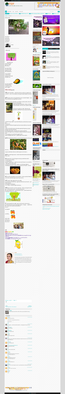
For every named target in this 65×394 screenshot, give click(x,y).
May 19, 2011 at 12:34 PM (30, 330)
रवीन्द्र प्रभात (39, 48)
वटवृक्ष (30, 393)
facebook (53, 0)
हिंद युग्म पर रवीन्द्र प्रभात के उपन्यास (46, 208)
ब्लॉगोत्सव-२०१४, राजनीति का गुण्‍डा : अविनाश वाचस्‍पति (54, 13)
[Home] (5, 15)
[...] (29, 311)
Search (59, 11)
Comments (51, 48)
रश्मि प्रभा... (11, 300)
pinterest (59, 0)
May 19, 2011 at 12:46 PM (30, 333)
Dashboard (18, 0)
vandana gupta (10, 327)
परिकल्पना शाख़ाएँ (9, 11)
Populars (45, 48)
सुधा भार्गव (16, 300)
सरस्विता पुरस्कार (44, 13)
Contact (15, 0)
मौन (46, 65)
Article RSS (16, 11)
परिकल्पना (44, 4)
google (54, 0)
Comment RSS (21, 11)
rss (55, 0)
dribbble (58, 0)
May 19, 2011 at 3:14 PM (30, 348)
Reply (8, 322)
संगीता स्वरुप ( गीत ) (10, 330)
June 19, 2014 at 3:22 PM (30, 370)
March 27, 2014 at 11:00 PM (29, 367)
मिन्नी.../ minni (47, 60)
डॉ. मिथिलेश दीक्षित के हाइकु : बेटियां (19, 13)
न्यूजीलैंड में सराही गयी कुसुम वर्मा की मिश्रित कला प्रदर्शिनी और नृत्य (33, 13)
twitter (52, 0)
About (12, 0)
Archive (57, 48)
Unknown (9, 317)
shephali (9, 333)
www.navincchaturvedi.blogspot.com (13, 345)
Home (6, 11)
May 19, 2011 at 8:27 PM (30, 356)
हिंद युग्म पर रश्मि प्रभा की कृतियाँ (46, 209)
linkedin (57, 0)
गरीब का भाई (7, 17)
